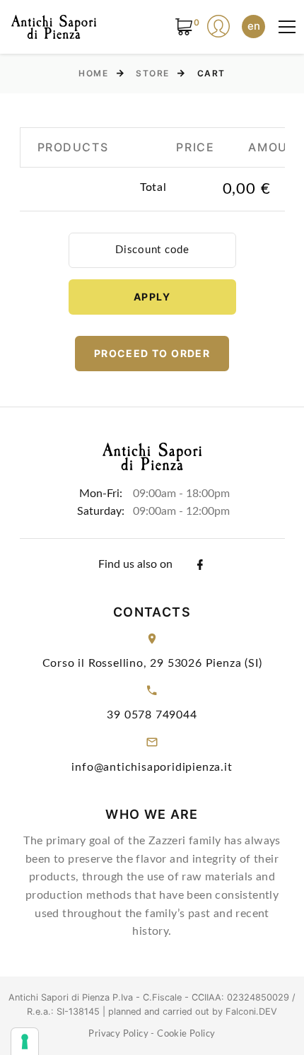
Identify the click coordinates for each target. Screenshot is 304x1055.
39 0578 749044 (152, 715)
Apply (152, 297)
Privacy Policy (118, 1034)
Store (153, 73)
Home (93, 73)
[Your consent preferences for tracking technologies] (24, 1041)
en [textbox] (253, 26)
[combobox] (253, 26)
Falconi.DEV (251, 1011)
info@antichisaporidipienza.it (151, 767)
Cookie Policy (186, 1034)
